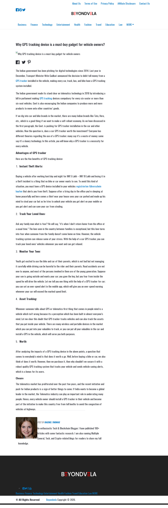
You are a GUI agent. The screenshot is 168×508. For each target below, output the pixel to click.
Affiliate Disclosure (127, 3)
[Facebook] (17, 9)
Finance (34, 24)
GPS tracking (46, 98)
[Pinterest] (20, 9)
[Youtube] (30, 488)
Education (110, 24)
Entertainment (63, 24)
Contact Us (144, 3)
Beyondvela (51, 499)
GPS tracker (21, 81)
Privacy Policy (107, 3)
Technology (47, 24)
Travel (98, 24)
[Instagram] (28, 488)
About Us (76, 3)
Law (120, 24)
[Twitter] (24, 9)
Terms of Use (90, 3)
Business (22, 24)
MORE (129, 24)
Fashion (88, 24)
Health (77, 24)
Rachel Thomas (52, 422)
